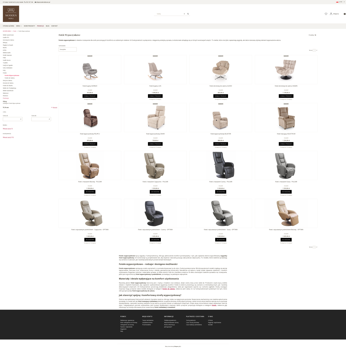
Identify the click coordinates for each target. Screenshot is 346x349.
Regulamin (123, 329)
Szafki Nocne (7, 60)
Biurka (5, 47)
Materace (5, 93)
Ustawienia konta (147, 322)
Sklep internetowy (172, 346)
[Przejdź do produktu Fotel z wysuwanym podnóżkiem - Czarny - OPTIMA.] (155, 213)
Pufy (4, 70)
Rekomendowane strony (171, 322)
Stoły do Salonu (7, 80)
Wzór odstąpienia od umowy (128, 322)
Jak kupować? (168, 327)
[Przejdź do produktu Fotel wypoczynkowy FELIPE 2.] (90, 117)
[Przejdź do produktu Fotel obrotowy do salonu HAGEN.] (286, 69)
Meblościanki (6, 52)
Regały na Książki (8, 45)
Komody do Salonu (8, 40)
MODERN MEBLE (7, 31)
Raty (121, 331)
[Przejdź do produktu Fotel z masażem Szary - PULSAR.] (286, 165)
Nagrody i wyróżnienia (214, 322)
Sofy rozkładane (7, 68)
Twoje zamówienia (147, 320)
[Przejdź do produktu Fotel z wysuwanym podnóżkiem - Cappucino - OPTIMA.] (90, 213)
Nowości (5, 95)
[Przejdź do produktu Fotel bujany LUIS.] (155, 69)
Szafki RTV (6, 37)
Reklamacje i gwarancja (127, 320)
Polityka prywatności (170, 320)
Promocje (6, 98)
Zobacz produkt (90, 96)
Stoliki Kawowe (7, 55)
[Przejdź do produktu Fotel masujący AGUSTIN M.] (286, 117)
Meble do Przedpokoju (9, 88)
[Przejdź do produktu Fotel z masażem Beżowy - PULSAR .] (90, 165)
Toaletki (5, 63)
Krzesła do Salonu (8, 83)
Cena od (5, 115)
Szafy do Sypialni (8, 65)
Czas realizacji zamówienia (194, 325)
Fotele (14, 31)
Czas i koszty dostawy (192, 322)
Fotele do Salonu (10, 78)
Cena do (33, 115)
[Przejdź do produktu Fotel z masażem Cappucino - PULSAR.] (155, 165)
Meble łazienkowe (8, 90)
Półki (4, 58)
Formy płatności (191, 320)
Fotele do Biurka (8, 85)
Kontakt (210, 325)
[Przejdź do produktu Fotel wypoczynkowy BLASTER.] (221, 117)
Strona (310, 50)
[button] (188, 13)
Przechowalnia (146, 325)
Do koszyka (90, 192)
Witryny (5, 42)
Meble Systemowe (8, 35)
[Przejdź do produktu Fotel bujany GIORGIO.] (90, 69)
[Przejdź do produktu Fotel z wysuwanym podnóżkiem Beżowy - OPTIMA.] (286, 213)
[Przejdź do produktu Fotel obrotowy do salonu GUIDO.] (221, 69)
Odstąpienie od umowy (127, 325)
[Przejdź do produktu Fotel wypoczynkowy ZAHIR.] (155, 117)
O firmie (210, 320)
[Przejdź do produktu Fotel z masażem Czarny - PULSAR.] (221, 165)
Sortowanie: (62, 46)
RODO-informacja (169, 325)
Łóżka (4, 50)
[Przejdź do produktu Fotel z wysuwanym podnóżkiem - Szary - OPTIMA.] (221, 213)
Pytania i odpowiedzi (126, 327)
